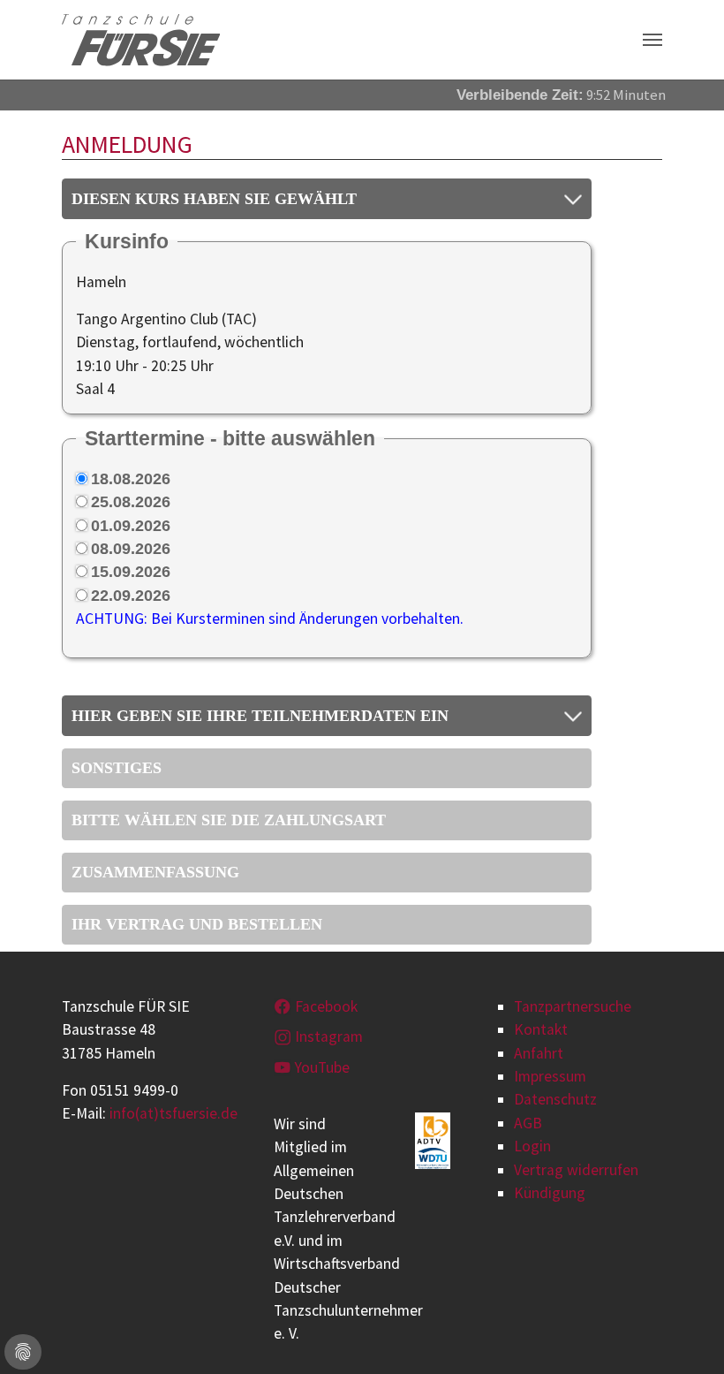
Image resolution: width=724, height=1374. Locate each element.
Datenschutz (555, 1099)
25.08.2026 (130, 502)
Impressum (550, 1076)
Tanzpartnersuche (572, 1006)
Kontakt (541, 1029)
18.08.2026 (130, 479)
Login (532, 1146)
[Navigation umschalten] (652, 40)
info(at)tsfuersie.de (173, 1113)
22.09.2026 (130, 595)
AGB (528, 1123)
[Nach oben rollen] (683, 1332)
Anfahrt (538, 1053)
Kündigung (549, 1193)
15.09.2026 (130, 572)
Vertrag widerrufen (576, 1170)
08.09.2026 (130, 549)
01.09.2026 (130, 526)
